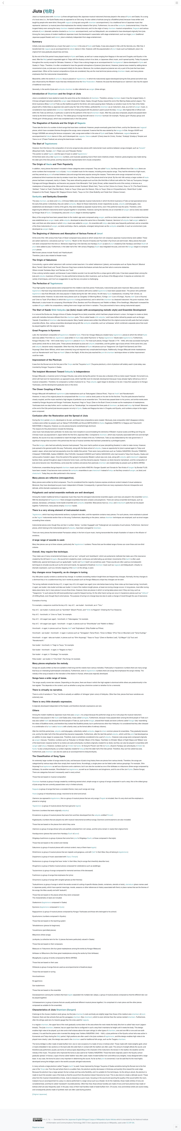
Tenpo (70, 364)
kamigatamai (118, 62)
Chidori (71, 746)
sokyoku (122, 204)
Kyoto (129, 16)
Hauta (49, 164)
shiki (96, 317)
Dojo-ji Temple (72, 856)
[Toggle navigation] (176, 3)
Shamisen (53, 93)
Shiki (54, 309)
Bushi (100, 243)
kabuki (57, 37)
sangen (92, 89)
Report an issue (38, 1127)
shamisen (57, 16)
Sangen (131, 467)
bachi (88, 364)
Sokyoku (61, 309)
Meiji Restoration (88, 81)
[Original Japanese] (39, 1094)
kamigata (85, 717)
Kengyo (119, 110)
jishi (93, 852)
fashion (145, 497)
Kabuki (49, 136)
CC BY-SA (130, 1122)
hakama (60, 726)
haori (50, 726)
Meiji (45, 59)
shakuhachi (134, 457)
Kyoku (78, 746)
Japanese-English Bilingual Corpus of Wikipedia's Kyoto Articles (92, 1119)
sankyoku (122, 25)
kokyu (59, 201)
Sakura (88, 136)
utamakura (129, 884)
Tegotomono (51, 143)
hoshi (51, 104)
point (50, 174)
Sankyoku (37, 196)
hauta (108, 168)
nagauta (69, 22)
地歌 (49, 11)
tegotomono (81, 78)
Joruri (100, 233)
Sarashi (142, 148)
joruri (42, 31)
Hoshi (62, 352)
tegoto (51, 154)
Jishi (54, 151)
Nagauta (136, 28)
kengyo (119, 130)
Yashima (68, 241)
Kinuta (109, 815)
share (104, 731)
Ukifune (145, 593)
